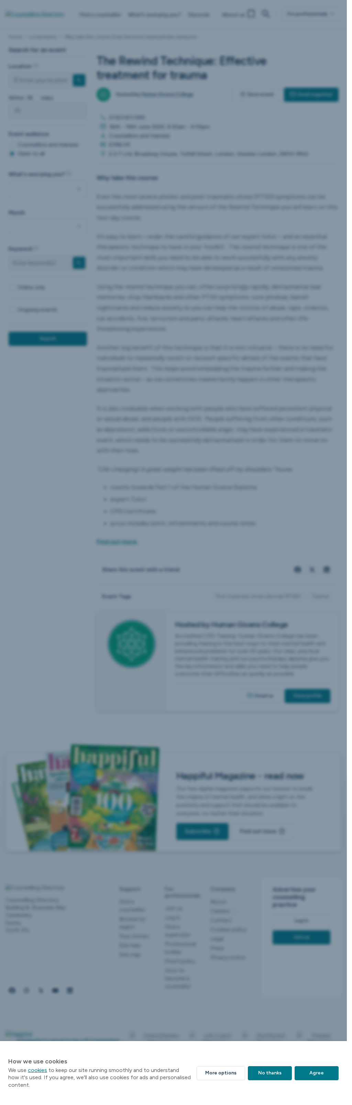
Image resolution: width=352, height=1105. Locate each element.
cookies (37, 1070)
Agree (316, 1073)
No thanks (270, 1073)
